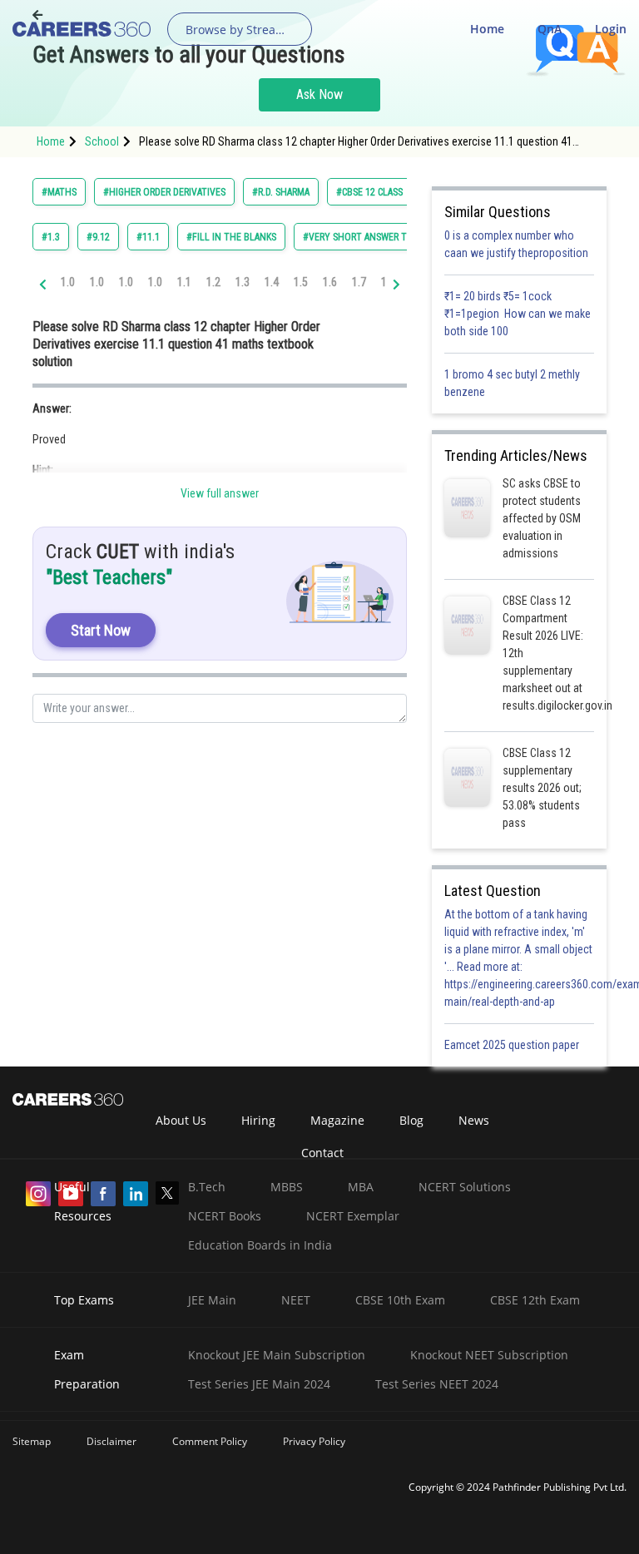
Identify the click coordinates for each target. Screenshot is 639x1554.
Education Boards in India (260, 1245)
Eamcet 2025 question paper (513, 1045)
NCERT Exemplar (352, 1216)
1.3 (242, 282)
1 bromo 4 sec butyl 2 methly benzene (512, 383)
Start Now (101, 630)
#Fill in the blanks (231, 237)
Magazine (337, 1120)
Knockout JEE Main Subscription (276, 1355)
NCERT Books (224, 1216)
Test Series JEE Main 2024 (259, 1384)
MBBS (286, 1187)
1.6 (330, 282)
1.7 (359, 282)
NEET (295, 1300)
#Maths (59, 192)
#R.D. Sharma (281, 192)
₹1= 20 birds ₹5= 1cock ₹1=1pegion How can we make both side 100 (517, 314)
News (473, 1120)
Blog (411, 1120)
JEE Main (212, 1300)
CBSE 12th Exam (535, 1300)
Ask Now (319, 94)
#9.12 (98, 237)
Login (611, 29)
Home (487, 29)
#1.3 (51, 237)
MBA (361, 1187)
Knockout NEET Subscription (489, 1355)
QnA (549, 29)
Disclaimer (111, 1441)
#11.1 (148, 237)
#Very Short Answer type (363, 237)
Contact (322, 1153)
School (102, 141)
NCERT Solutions (465, 1187)
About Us (181, 1120)
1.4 (272, 282)
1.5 (301, 282)
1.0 (68, 282)
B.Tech (206, 1187)
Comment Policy (209, 1441)
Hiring (258, 1120)
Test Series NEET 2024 (436, 1384)
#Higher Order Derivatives (164, 192)
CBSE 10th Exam (400, 1300)
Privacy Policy (314, 1441)
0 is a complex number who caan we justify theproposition (516, 244)
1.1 (184, 282)
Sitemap (31, 1441)
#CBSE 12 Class (369, 192)
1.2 (213, 282)
